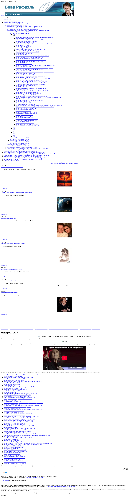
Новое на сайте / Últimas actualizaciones (13, 22)
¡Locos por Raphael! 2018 (22, 48)
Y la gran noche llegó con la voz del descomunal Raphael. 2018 (31, 84)
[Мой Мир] (6, 472)
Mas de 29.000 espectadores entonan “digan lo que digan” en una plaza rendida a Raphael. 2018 (38, 97)
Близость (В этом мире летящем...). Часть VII (12, 167)
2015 (14, 129)
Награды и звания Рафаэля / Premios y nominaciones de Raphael (22, 27)
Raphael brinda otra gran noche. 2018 (24, 117)
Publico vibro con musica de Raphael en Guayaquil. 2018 (29, 69)
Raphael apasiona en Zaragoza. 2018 (24, 115)
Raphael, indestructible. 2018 (22, 89)
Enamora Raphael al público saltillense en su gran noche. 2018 (30, 49)
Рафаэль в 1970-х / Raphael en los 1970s (19, 141)
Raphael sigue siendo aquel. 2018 (23, 66)
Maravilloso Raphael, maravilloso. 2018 (25, 74)
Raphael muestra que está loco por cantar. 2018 (27, 92)
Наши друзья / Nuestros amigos (11, 160)
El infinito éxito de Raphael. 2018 (23, 103)
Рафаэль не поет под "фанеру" (8, 280)
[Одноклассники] (3, 472)
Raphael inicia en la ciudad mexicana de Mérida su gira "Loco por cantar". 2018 (34, 37)
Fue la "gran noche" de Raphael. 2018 (25, 50)
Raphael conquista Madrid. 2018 (23, 111)
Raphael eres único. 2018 (21, 54)
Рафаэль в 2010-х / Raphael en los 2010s (19, 33)
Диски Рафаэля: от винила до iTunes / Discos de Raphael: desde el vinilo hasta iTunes (24, 152)
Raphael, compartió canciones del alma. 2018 (26, 41)
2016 (14, 128)
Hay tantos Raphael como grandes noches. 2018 (27, 113)
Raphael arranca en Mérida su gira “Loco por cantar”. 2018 (29, 39)
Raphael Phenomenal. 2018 (22, 62)
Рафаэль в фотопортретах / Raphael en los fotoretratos (17, 23)
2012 (14, 133)
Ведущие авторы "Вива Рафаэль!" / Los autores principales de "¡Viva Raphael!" (23, 159)
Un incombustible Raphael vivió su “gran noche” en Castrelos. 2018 (32, 90)
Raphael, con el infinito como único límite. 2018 (27, 112)
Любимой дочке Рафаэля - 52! (8, 218)
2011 (14, 135)
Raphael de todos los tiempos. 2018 (24, 121)
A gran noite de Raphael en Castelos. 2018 (26, 94)
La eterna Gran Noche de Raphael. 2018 (25, 104)
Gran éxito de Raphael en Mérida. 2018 (25, 38)
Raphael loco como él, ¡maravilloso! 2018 (25, 42)
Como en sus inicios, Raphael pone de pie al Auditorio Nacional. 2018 (32, 56)
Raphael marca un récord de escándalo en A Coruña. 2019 (29, 100)
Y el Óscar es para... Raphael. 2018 (24, 64)
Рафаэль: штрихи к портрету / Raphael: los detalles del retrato (22, 147)
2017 (14, 127)
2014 (14, 131)
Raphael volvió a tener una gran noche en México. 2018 (29, 58)
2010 (14, 136)
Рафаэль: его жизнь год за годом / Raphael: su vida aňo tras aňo (22, 29)
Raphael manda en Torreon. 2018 (23, 45)
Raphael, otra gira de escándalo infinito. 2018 (26, 77)
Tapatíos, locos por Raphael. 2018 (24, 53)
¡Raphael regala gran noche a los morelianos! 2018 (27, 52)
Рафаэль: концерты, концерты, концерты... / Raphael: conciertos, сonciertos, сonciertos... (28, 30)
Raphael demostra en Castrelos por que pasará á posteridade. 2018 (31, 96)
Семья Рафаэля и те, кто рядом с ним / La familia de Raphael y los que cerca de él (23, 156)
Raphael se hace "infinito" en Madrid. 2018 (26, 108)
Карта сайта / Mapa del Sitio (10, 21)
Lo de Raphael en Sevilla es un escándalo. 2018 (27, 119)
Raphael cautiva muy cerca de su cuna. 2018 (26, 85)
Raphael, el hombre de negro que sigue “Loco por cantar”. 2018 (31, 88)
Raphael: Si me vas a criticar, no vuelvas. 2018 (26, 124)
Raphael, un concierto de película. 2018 (25, 123)
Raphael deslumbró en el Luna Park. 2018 (25, 73)
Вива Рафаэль (5, 480)
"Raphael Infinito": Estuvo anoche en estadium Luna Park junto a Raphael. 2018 (35, 72)
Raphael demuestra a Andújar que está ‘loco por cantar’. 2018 (30, 82)
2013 (14, 132)
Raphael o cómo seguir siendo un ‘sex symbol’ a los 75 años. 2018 (31, 81)
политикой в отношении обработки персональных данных (61, 486)
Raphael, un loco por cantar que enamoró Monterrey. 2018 (29, 61)
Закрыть (3, 495)
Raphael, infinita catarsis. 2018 (23, 101)
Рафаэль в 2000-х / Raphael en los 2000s (19, 137)
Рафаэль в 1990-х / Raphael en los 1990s (19, 139)
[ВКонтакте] (1, 472)
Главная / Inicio (7, 19)
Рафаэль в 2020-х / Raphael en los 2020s (19, 31)
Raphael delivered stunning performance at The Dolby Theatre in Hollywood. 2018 (35, 65)
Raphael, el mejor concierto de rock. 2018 (25, 109)
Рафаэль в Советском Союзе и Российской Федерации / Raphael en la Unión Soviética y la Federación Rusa (30, 154)
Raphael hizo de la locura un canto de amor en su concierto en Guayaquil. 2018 (34, 68)
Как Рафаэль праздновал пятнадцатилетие (11, 269)
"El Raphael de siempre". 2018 (23, 99)
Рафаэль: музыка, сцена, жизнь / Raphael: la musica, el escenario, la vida (24, 26)
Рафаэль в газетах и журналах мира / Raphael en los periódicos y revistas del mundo (27, 148)
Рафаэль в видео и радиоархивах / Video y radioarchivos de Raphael (20, 151)
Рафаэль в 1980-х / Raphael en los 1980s (19, 140)
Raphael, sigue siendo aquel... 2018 (24, 46)
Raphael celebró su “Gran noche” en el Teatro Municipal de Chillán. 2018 (33, 78)
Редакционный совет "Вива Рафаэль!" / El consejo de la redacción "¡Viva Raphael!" (24, 158)
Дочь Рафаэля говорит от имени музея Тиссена (13, 243)
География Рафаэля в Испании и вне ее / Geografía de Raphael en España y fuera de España (26, 155)
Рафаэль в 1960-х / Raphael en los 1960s (19, 143)
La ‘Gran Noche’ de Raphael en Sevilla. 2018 (26, 120)
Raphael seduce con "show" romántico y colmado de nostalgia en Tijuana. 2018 (34, 43)
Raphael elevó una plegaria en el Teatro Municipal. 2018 (29, 80)
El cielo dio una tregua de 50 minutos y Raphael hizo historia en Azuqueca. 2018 (35, 107)
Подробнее (4, 188)
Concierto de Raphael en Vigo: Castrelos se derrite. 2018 (29, 93)
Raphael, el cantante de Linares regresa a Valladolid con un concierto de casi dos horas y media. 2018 (39, 105)
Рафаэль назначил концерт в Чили (9, 292)
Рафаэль (3, 15)
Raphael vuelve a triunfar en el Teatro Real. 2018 (27, 125)
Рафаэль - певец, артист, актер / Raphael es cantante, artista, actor (19, 149)
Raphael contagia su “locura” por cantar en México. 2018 (29, 57)
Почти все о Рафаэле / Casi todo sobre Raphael (15, 25)
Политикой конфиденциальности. (35, 477)
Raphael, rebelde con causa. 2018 (23, 116)
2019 (14, 34)
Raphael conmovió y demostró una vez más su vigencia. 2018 (30, 76)
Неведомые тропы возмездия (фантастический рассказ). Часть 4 (17, 192)
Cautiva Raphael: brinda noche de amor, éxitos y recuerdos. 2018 (31, 60)
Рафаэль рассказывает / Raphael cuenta (16, 144)
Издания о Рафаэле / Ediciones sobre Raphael (18, 145)
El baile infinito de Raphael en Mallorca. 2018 (26, 86)
